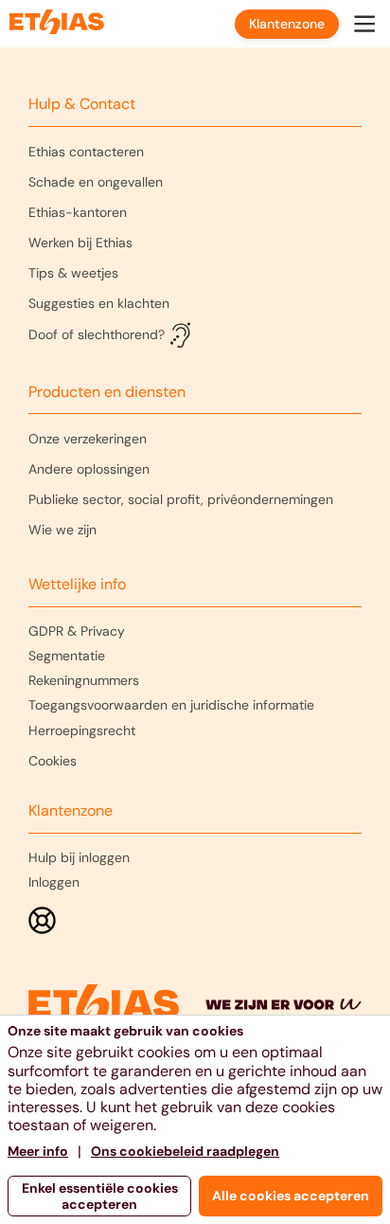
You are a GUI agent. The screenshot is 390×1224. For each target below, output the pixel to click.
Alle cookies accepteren (290, 1195)
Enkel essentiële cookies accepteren (100, 1196)
